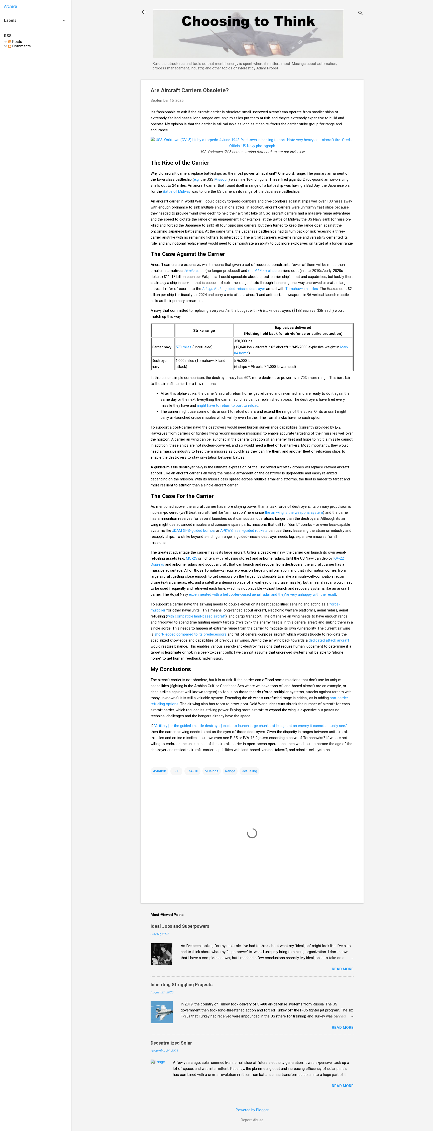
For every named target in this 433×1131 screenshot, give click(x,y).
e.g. (196, 179)
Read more (343, 969)
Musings (212, 771)
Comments (21, 46)
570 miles (183, 347)
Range (230, 771)
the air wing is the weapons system (294, 512)
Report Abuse (252, 1120)
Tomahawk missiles (301, 288)
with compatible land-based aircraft (196, 616)
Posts (16, 41)
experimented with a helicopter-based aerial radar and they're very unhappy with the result (262, 594)
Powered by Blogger (252, 1110)
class (194, 270)
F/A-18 (192, 771)
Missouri (221, 179)
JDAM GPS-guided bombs (193, 530)
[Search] (361, 13)
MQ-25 (191, 558)
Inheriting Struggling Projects (181, 984)
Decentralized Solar (171, 1043)
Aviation (159, 771)
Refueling (249, 771)
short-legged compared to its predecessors (190, 634)
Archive (10, 6)
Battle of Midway (176, 191)
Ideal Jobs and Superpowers (180, 926)
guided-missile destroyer (233, 288)
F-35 (176, 771)
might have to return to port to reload (227, 405)
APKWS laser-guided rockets (244, 530)
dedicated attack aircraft (329, 640)
